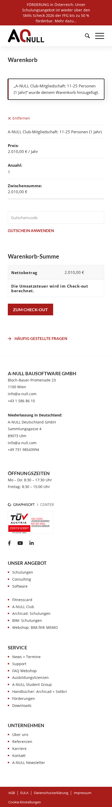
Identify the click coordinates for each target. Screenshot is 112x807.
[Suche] (85, 35)
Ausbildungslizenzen (30, 677)
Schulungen (22, 572)
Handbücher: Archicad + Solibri (39, 691)
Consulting (21, 579)
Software (20, 586)
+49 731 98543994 (23, 449)
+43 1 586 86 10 (21, 400)
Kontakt (19, 755)
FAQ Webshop (24, 670)
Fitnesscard (22, 599)
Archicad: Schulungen (31, 613)
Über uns (20, 734)
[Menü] (97, 35)
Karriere (19, 748)
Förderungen (23, 698)
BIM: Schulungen (27, 620)
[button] (24, 802)
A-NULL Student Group (32, 684)
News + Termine (26, 656)
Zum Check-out (30, 309)
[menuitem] (85, 35)
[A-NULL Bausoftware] (26, 35)
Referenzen (22, 741)
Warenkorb (23, 60)
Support (19, 663)
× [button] (9, 118)
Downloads (22, 705)
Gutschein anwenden (31, 230)
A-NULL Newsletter (28, 762)
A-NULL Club (23, 606)
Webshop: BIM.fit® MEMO (35, 627)
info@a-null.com (22, 393)
